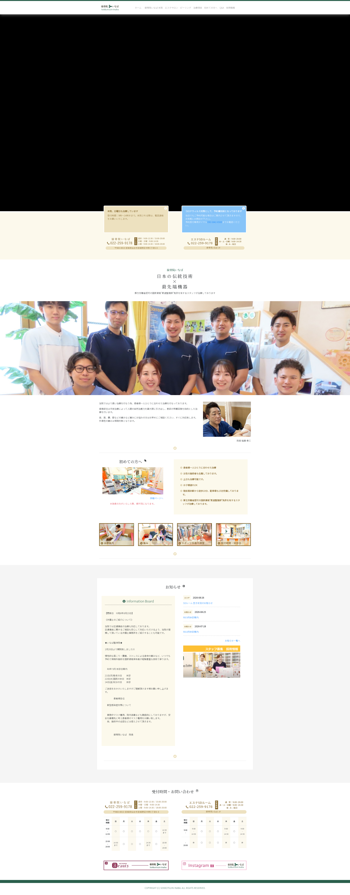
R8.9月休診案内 (191, 617)
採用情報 (230, 7)
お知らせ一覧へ (232, 640)
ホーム (138, 7)
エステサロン (171, 7)
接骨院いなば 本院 (154, 7)
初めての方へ (210, 7)
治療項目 (197, 7)
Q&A (222, 7)
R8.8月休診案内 (191, 631)
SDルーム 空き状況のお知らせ (198, 603)
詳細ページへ (156, 498)
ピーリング (185, 7)
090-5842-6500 (214, 222)
